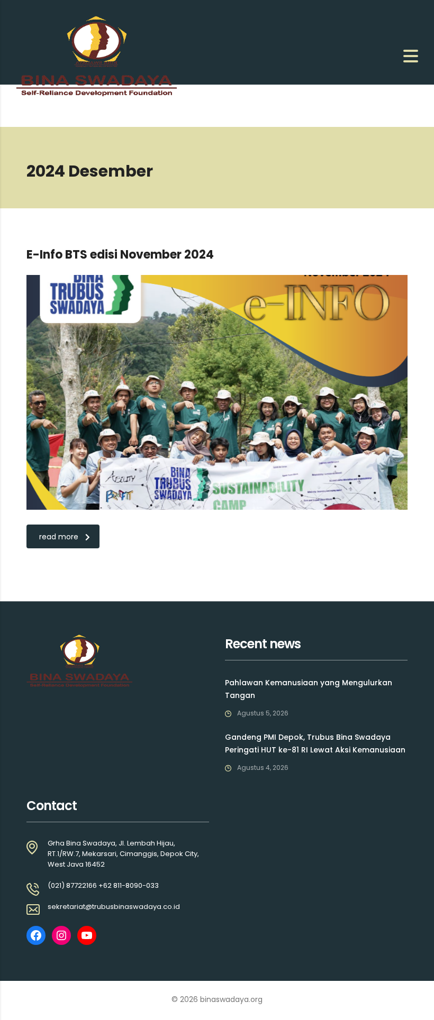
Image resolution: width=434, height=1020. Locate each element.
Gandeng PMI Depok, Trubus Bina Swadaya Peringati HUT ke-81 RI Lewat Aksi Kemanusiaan (315, 743)
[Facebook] (36, 935)
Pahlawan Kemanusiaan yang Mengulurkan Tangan (308, 689)
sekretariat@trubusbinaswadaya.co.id (114, 907)
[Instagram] (61, 935)
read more (58, 536)
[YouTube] (86, 935)
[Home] (96, 55)
